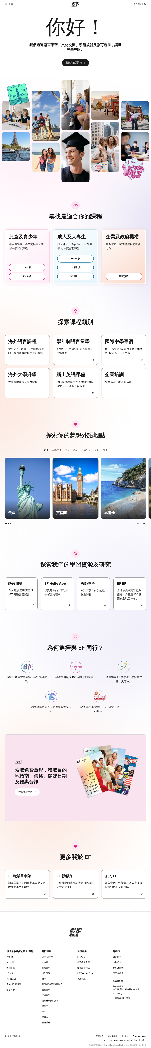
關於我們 (117, 957)
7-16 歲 (9, 957)
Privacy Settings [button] (139, 1036)
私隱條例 (99, 1036)
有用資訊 (81, 979)
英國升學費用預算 (50, 1000)
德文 (75, 450)
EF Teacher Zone (85, 973)
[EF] (76, 4)
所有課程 (46, 1022)
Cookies (125, 1036)
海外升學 (46, 973)
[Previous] (138, 523)
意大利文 (86, 450)
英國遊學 (46, 968)
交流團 (45, 962)
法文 (67, 450)
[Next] (144, 523)
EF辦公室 (117, 962)
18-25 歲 (10, 968)
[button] (9, 4)
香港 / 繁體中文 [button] (14, 1036)
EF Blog (81, 957)
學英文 (45, 1006)
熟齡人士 (46, 1017)
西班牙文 (56, 450)
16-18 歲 (10, 962)
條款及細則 (112, 1036)
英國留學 (46, 989)
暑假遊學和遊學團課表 (52, 984)
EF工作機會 (118, 973)
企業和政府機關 (13, 984)
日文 (96, 450)
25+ (44, 1011)
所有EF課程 (118, 968)
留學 (44, 979)
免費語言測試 (83, 968)
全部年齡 (10, 989)
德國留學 (46, 995)
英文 (46, 450)
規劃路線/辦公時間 (121, 998)
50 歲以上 (11, 979)
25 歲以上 (11, 973)
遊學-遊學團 (47, 957)
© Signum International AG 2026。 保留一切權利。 (125, 1040)
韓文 (105, 450)
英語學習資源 (83, 962)
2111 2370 (117, 994)
